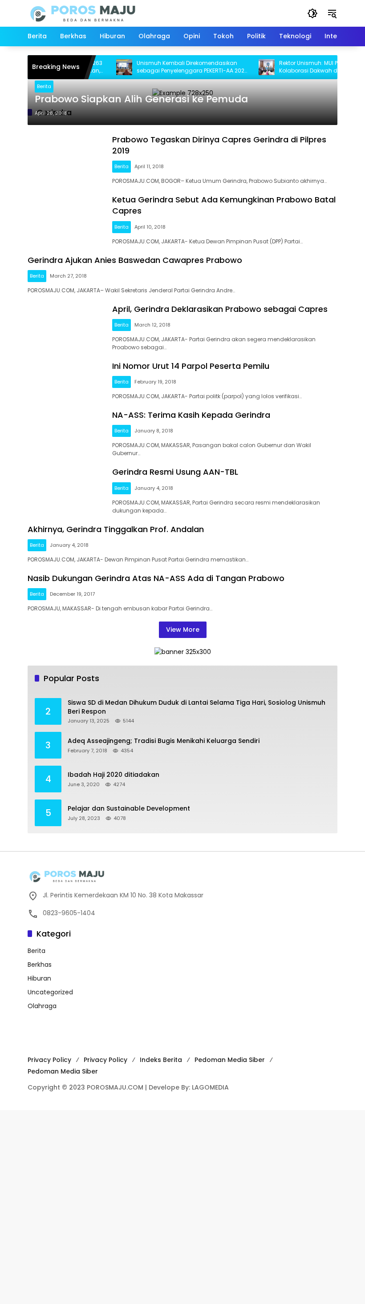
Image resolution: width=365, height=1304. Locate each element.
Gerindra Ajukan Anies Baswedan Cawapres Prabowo (135, 260)
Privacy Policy (49, 1059)
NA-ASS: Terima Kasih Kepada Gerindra (191, 414)
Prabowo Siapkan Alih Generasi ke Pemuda (141, 99)
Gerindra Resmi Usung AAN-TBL (175, 471)
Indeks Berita (161, 1059)
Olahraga (42, 1005)
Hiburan (39, 978)
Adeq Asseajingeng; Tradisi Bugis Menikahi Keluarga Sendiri (164, 741)
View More (182, 629)
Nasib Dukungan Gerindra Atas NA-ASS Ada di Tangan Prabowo (156, 578)
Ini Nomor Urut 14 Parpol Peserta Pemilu (190, 365)
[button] (312, 13)
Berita (44, 86)
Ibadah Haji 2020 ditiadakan (113, 775)
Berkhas (40, 964)
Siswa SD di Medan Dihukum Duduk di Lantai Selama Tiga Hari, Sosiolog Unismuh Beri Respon (196, 707)
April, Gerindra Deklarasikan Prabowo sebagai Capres (220, 309)
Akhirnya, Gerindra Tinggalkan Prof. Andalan (116, 529)
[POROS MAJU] (105, 12)
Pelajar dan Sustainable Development (129, 808)
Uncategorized (50, 992)
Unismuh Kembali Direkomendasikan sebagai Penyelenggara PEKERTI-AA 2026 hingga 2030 (179, 67)
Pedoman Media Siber (230, 1059)
